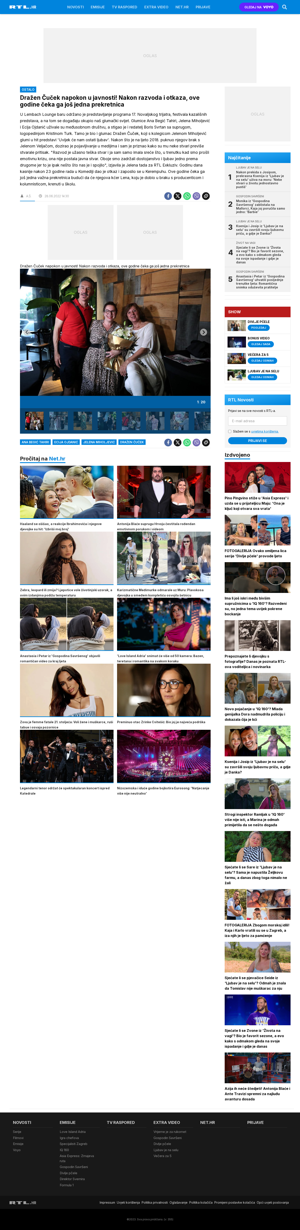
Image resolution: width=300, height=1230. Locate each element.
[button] (34, 421)
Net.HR (182, 7)
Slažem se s (256, 431)
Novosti (75, 7)
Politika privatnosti (155, 1202)
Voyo (17, 1150)
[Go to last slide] (27, 332)
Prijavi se (257, 440)
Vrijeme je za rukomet (170, 1132)
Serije (17, 1132)
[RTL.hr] (22, 7)
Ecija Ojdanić (66, 442)
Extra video (156, 7)
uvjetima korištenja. (265, 431)
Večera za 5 (163, 1156)
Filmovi (18, 1138)
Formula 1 (67, 1185)
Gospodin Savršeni (74, 1167)
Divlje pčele (68, 1173)
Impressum (107, 1202)
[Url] (206, 196)
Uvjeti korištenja (128, 1202)
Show (234, 312)
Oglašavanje (179, 1202)
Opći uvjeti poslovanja (273, 1202)
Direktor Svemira (72, 1179)
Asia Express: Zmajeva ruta (77, 1158)
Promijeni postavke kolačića (234, 1202)
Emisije (98, 7)
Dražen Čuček (132, 442)
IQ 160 (64, 1150)
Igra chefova (69, 1138)
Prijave (203, 7)
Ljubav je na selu (166, 1150)
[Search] (284, 7)
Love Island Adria (73, 1132)
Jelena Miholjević (99, 442)
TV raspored (124, 7)
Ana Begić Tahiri (35, 442)
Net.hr (57, 458)
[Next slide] (203, 332)
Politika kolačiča (201, 1202)
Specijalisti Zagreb (73, 1144)
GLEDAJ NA (253, 7)
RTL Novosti (241, 399)
